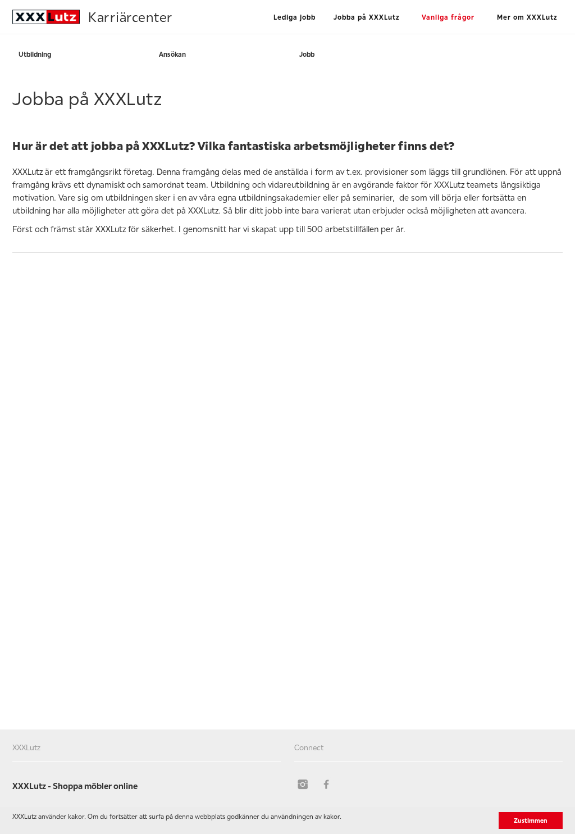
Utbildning (35, 54)
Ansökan (172, 54)
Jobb (306, 54)
